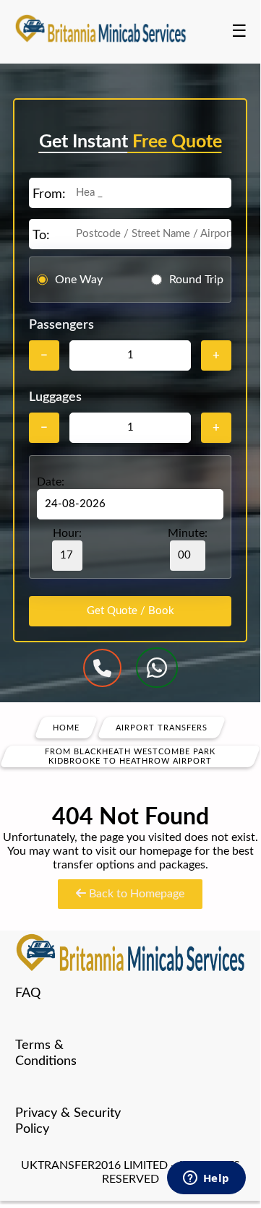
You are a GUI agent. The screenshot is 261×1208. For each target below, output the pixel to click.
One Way (79, 279)
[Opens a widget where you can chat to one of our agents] (206, 1179)
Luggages (55, 397)
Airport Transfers (161, 728)
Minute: (187, 533)
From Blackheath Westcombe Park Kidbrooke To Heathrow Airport (130, 756)
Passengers (61, 325)
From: (49, 194)
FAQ (27, 993)
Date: (50, 482)
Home (66, 728)
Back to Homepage (135, 893)
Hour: (67, 533)
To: (41, 235)
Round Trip (196, 279)
